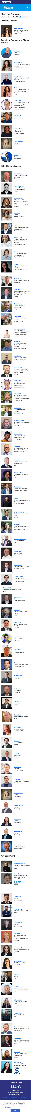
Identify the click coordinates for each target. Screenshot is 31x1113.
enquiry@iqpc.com (17, 1094)
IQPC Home (6, 1097)
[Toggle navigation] (27, 7)
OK (15, 1110)
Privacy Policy (14, 1097)
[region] (15, 1106)
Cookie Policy (23, 1097)
